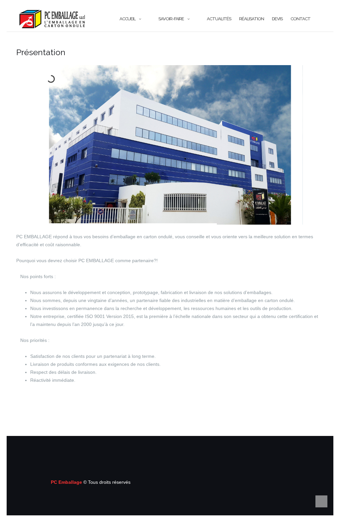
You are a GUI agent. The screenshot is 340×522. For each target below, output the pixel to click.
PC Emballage (67, 482)
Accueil (127, 18)
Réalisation (251, 18)
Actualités (219, 18)
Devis (277, 18)
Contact (300, 18)
